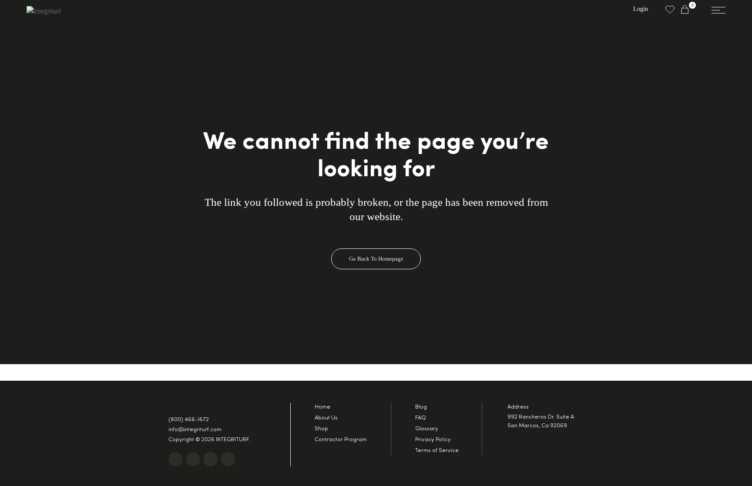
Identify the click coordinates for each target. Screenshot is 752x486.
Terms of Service (437, 450)
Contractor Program (341, 439)
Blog (421, 407)
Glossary (426, 429)
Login (640, 9)
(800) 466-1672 (188, 419)
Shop (321, 429)
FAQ (420, 418)
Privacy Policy (433, 439)
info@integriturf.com (195, 429)
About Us (326, 418)
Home (322, 407)
